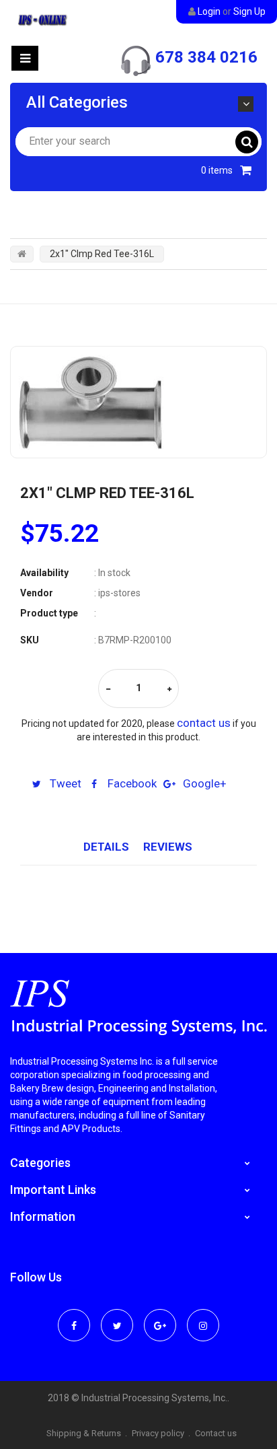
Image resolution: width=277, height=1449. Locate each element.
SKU (29, 640)
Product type (49, 613)
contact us (204, 723)
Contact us (216, 1433)
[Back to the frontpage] (21, 253)
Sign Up (249, 11)
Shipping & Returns (83, 1433)
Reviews (167, 846)
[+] (169, 689)
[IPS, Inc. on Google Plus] (160, 1316)
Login (209, 11)
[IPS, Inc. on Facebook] (73, 1316)
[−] (108, 689)
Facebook (131, 783)
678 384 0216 (206, 57)
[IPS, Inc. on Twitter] (117, 1316)
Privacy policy (158, 1433)
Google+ (203, 783)
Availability (44, 572)
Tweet (64, 783)
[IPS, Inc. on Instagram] (203, 1316)
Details (106, 846)
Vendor (36, 593)
